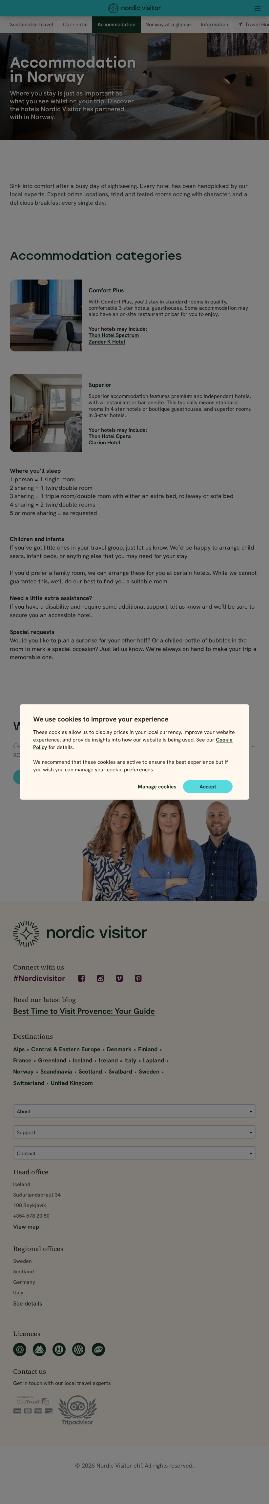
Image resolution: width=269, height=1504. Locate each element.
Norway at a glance (168, 24)
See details (27, 1303)
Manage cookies (157, 786)
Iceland (82, 1060)
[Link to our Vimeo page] (120, 978)
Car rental (75, 24)
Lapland (153, 1060)
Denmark (119, 1049)
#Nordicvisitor (39, 978)
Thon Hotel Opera (110, 436)
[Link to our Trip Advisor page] (77, 1410)
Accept (207, 786)
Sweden (149, 1071)
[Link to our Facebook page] (82, 978)
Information (214, 24)
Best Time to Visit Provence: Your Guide (84, 1011)
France (22, 1060)
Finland (147, 1049)
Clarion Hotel (104, 442)
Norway (23, 1071)
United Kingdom (72, 1083)
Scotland (90, 1071)
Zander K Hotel (107, 341)
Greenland (52, 1060)
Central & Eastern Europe (65, 1049)
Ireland (108, 1060)
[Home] (134, 8)
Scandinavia (56, 1071)
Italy (130, 1060)
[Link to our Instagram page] (101, 978)
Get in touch (27, 1383)
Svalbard (120, 1071)
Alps (19, 1049)
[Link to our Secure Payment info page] (32, 1404)
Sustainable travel (31, 24)
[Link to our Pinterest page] (139, 978)
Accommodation (116, 24)
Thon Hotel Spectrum (114, 335)
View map (26, 1226)
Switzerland (28, 1083)
